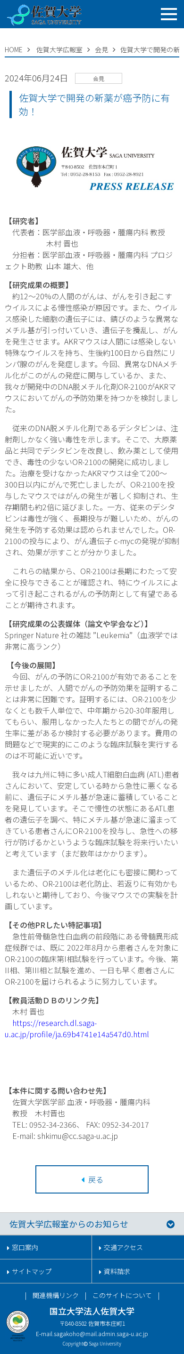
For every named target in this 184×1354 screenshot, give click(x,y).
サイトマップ (31, 1271)
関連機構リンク (56, 1295)
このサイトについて (122, 1295)
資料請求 (117, 1271)
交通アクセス (123, 1247)
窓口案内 (25, 1247)
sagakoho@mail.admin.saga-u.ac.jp (101, 1334)
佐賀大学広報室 (59, 49)
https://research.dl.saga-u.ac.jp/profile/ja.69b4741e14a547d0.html (77, 1028)
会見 (101, 49)
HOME (14, 49)
